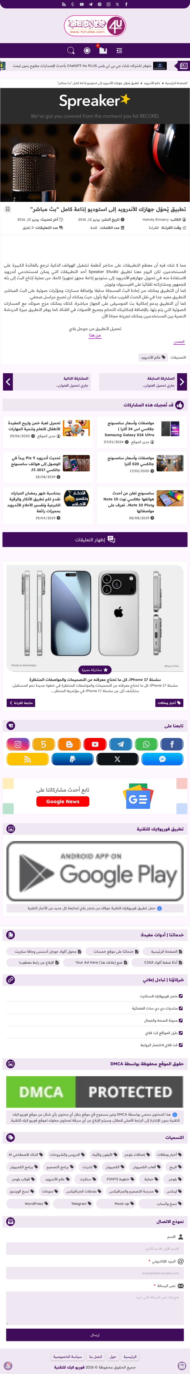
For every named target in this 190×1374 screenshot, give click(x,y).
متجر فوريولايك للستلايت (159, 996)
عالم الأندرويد (152, 83)
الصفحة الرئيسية (176, 83)
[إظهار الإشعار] (8, 1366)
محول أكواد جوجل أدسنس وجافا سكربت (45, 951)
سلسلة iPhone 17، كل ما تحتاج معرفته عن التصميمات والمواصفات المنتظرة (95, 679)
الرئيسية (130, 1356)
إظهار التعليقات (90, 540)
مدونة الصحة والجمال (161, 1020)
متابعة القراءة (23, 703)
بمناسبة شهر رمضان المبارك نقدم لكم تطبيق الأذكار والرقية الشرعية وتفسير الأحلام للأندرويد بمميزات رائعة (33, 502)
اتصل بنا (95, 1356)
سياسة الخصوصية (67, 1356)
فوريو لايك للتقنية (69, 1367)
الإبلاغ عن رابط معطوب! (36, 962)
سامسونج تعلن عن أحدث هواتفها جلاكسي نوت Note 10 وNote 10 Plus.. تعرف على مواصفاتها (128, 502)
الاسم (171, 1236)
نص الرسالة (165, 1285)
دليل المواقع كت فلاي (161, 1033)
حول (113, 1356)
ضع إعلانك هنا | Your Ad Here (98, 962)
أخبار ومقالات (167, 703)
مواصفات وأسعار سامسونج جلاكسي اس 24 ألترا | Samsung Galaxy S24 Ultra (129, 429)
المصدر (179, 341)
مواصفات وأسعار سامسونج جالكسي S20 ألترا (131, 461)
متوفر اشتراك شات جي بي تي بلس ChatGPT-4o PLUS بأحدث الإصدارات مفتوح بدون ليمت (109, 65)
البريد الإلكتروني (162, 1261)
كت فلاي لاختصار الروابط (159, 1045)
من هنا (95, 335)
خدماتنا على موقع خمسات (114, 951)
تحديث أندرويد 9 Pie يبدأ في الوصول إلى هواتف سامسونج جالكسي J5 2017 (35, 464)
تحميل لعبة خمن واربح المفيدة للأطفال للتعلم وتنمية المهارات (34, 426)
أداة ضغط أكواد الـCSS (160, 962)
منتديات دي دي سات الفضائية (155, 1008)
